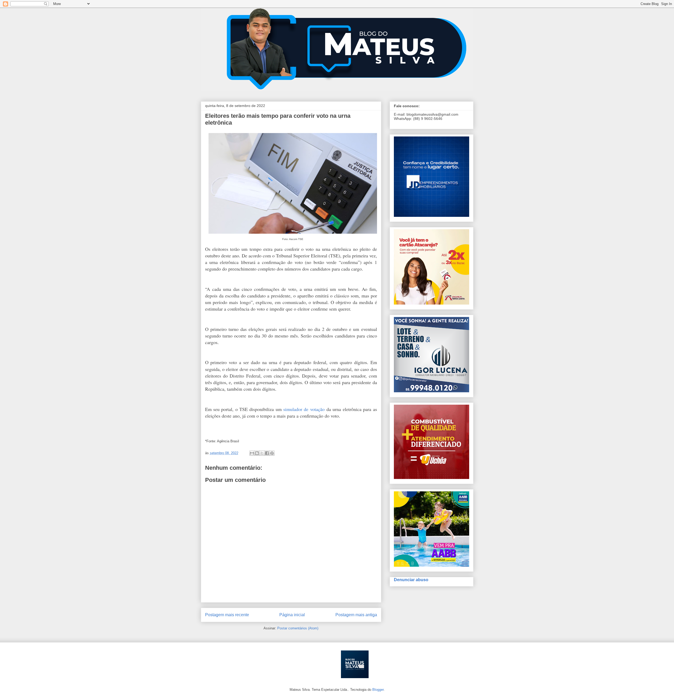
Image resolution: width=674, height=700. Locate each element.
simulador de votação (304, 409)
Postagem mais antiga (356, 615)
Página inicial (292, 615)
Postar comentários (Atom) (297, 628)
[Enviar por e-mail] (252, 453)
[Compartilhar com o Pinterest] (272, 453)
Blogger (378, 690)
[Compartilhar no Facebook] (267, 453)
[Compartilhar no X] (262, 453)
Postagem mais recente (227, 615)
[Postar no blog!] (257, 453)
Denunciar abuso (411, 579)
